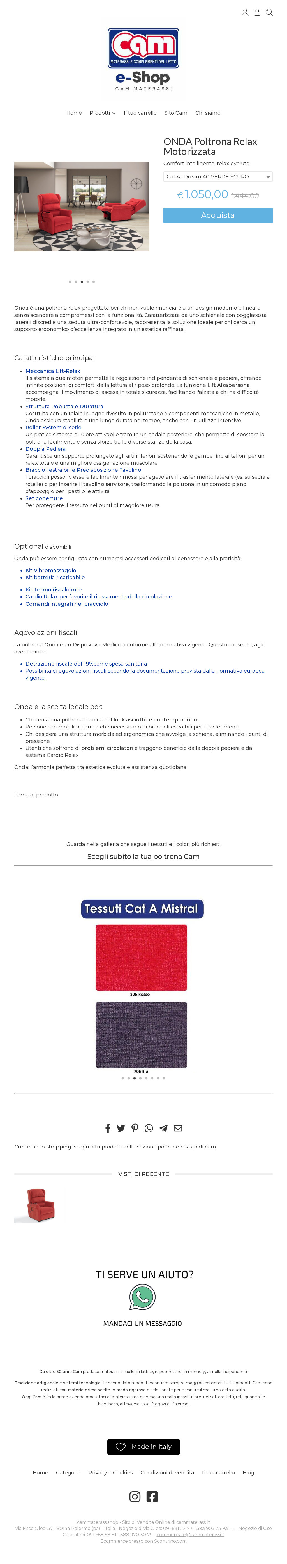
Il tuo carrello (140, 113)
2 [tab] (76, 281)
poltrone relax (175, 1147)
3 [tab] (82, 281)
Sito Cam (176, 113)
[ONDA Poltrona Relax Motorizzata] (81, 206)
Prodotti (101, 113)
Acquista (218, 215)
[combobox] (218, 176)
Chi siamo (208, 113)
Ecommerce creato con (143, 1541)
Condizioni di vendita (167, 1473)
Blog (248, 1473)
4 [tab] (88, 281)
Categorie (68, 1473)
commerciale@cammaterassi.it (190, 1534)
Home (74, 113)
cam (210, 1147)
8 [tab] (164, 1078)
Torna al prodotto (36, 795)
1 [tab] (70, 281)
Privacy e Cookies (111, 1473)
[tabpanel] (81, 206)
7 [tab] (158, 1078)
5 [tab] (94, 281)
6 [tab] (152, 1078)
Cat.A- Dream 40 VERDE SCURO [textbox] (208, 177)
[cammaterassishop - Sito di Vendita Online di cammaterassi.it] (143, 53)
